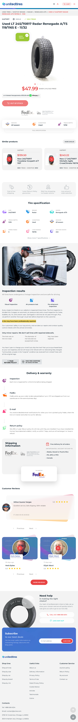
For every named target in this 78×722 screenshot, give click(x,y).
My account (64, 675)
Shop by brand (19, 12)
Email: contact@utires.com (11, 711)
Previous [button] (20, 528)
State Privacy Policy (36, 683)
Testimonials (33, 694)
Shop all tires (6, 668)
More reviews (39, 582)
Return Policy (64, 672)
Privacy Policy (34, 675)
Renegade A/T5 (41, 12)
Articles (32, 691)
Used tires (6, 12)
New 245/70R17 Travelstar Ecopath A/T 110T (28, 161)
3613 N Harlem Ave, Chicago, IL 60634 (15, 719)
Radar (30, 12)
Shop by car (6, 675)
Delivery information (36, 672)
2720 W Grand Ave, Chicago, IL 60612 (15, 715)
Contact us (63, 679)
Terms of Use (34, 679)
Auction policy (65, 668)
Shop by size (6, 672)
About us (32, 668)
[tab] (35, 84)
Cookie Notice (34, 687)
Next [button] (31, 528)
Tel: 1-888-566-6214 (8, 707)
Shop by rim (6, 683)
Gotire (31, 698)
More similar (69, 141)
